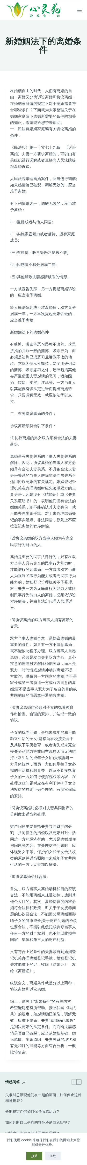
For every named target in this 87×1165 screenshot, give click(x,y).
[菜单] (79, 10)
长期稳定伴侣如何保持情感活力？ (32, 1111)
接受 (34, 1156)
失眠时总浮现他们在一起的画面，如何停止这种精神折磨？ (43, 1098)
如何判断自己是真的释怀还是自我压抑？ (38, 1122)
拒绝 (53, 1156)
